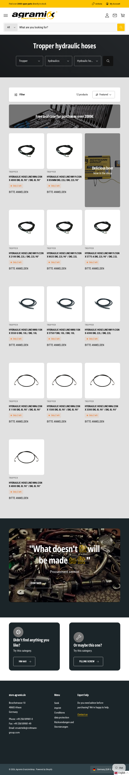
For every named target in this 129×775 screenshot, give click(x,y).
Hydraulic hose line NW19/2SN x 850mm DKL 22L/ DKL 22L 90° (64, 178)
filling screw (86, 661)
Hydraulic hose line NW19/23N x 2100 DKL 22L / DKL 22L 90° (26, 255)
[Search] (108, 61)
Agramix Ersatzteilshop (25, 769)
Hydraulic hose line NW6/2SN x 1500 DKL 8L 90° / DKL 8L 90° (63, 408)
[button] (6, 15)
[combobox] (71, 27)
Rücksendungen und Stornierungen (64, 724)
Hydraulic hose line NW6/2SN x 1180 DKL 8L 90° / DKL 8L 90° (25, 408)
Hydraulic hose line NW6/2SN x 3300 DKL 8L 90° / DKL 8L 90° (101, 408)
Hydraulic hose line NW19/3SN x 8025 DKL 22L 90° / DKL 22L (64, 255)
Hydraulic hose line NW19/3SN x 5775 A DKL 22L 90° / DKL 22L (102, 255)
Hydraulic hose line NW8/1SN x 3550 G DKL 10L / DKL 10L (25, 331)
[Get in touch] (115, 15)
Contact (36, 583)
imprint (57, 707)
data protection (61, 717)
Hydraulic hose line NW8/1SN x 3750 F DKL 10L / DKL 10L (63, 331)
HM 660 (23, 661)
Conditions (59, 712)
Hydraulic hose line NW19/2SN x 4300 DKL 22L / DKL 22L (102, 331)
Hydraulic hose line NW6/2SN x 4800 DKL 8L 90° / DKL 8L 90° (25, 178)
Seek (56, 703)
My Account (115, 4)
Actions (98, 4)
